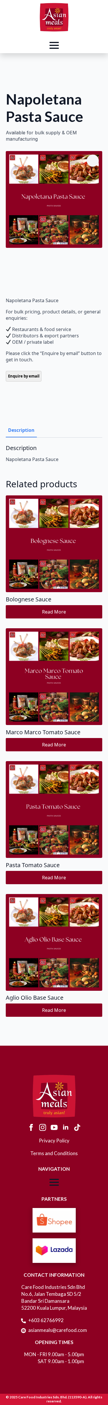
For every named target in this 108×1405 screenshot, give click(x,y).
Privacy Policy (54, 1141)
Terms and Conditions (54, 1153)
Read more (54, 612)
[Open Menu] (54, 45)
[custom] (77, 1127)
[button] (93, 161)
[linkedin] (66, 1127)
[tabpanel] (54, 453)
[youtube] (54, 1127)
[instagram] (43, 1127)
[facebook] (31, 1127)
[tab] (21, 430)
